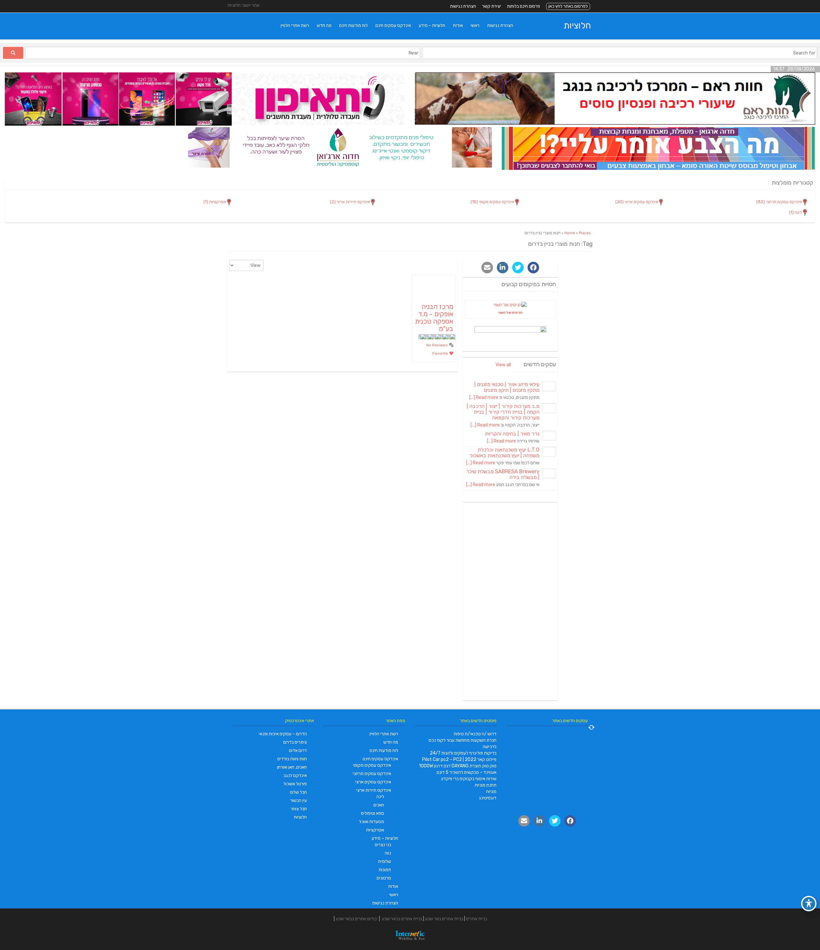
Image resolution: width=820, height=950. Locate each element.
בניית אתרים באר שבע (444, 918)
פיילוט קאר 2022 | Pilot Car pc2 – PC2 (459, 759)
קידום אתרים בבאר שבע (356, 918)
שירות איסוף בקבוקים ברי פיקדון (468, 778)
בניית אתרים (476, 918)
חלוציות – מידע (432, 25)
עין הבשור (298, 800)
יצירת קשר (491, 6)
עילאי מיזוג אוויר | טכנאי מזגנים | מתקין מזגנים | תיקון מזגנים (506, 387)
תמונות (385, 869)
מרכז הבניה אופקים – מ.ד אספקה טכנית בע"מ (434, 317)
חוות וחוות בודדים (292, 759)
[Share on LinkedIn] (502, 267)
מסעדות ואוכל (371, 821)
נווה (388, 853)
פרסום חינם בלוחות (523, 6)
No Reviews (437, 345)
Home (569, 233)
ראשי (475, 25)
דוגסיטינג (487, 798)
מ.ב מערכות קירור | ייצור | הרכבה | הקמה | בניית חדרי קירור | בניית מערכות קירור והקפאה (503, 412)
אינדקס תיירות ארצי (373, 790)
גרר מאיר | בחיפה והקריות (512, 434)
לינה (380, 796)
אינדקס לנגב (295, 775)
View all (503, 365)
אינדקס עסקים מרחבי (372, 773)
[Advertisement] (510, 602)
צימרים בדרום (295, 742)
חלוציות (577, 25)
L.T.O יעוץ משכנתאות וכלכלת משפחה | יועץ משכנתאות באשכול (504, 452)
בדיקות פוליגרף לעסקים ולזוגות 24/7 (463, 753)
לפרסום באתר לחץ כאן (568, 6)
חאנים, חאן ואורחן (292, 767)
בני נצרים (383, 844)
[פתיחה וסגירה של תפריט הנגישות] (808, 903)
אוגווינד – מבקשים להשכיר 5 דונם (466, 772)
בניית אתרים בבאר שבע (402, 918)
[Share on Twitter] (518, 267)
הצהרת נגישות (463, 6)
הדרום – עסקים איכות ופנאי (283, 734)
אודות (458, 25)
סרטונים (384, 878)
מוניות (491, 791)
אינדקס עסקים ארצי (373, 782)
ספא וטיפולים (372, 813)
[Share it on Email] (487, 267)
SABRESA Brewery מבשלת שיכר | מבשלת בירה (502, 474)
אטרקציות (375, 830)
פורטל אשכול (295, 784)
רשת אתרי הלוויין (295, 25)
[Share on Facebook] (533, 267)
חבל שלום (298, 792)
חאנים (378, 805)
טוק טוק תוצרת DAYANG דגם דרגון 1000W (457, 766)
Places (585, 233)
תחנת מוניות (485, 785)
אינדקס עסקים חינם (393, 25)
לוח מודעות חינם (353, 25)
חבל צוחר (299, 809)
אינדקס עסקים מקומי (372, 765)
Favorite (440, 353)
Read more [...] (483, 397)
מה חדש (324, 25)
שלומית (384, 861)
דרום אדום (298, 750)
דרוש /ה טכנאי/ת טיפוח (475, 734)
